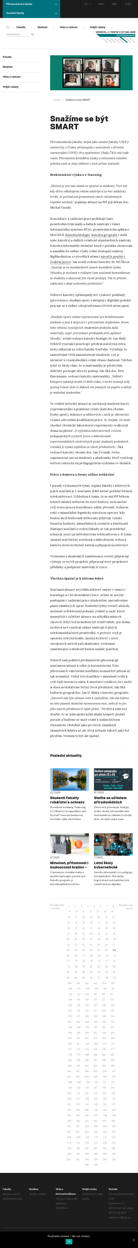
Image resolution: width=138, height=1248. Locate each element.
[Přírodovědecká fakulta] (8, 27)
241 (96, 1109)
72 (68, 961)
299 (96, 1164)
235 (96, 1104)
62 (98, 950)
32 (83, 928)
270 (87, 1137)
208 (70, 1082)
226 (69, 1098)
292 (69, 1159)
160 (70, 1038)
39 (83, 933)
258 (87, 1126)
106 (70, 988)
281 (78, 1148)
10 (76, 911)
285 (113, 1148)
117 (111, 994)
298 (87, 1164)
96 (91, 977)
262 (69, 1131)
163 (95, 1038)
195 (113, 1065)
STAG (101, 4)
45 (75, 939)
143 (78, 1021)
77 (106, 961)
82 (91, 966)
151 (95, 1027)
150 (87, 1027)
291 (114, 1153)
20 (98, 917)
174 (87, 1049)
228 (87, 1098)
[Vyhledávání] (33, 34)
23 (68, 922)
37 (68, 933)
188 (104, 1060)
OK (69, 1241)
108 (87, 988)
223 (95, 1093)
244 (69, 1115)
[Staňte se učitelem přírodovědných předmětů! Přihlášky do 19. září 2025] (113, 779)
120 (87, 999)
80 (76, 966)
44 (67, 939)
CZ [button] (86, 4)
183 (112, 1054)
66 (76, 955)
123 (112, 999)
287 (78, 1153)
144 (87, 1021)
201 (113, 1071)
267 (114, 1131)
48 (99, 939)
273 (113, 1137)
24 (76, 922)
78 (114, 961)
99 (114, 977)
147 (113, 1021)
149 (79, 1027)
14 (105, 911)
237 (113, 1104)
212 (104, 1082)
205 (96, 1076)
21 (106, 917)
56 (106, 944)
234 (87, 1104)
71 (115, 955)
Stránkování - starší (126, 907)
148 (70, 1027)
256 (69, 1126)
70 (107, 955)
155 (78, 1032)
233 (78, 1104)
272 (105, 1137)
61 (91, 950)
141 (112, 1016)
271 (96, 1137)
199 (95, 1071)
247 (96, 1115)
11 (84, 911)
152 (104, 1027)
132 (87, 1010)
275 (78, 1142)
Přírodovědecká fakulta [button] (19, 4)
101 (78, 983)
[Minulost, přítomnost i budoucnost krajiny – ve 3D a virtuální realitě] (69, 844)
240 (87, 1109)
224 (104, 1093)
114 (87, 994)
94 (75, 977)
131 (78, 1010)
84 (106, 966)
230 (105, 1098)
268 (69, 1137)
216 (87, 1087)
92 (114, 972)
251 (78, 1120)
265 (96, 1131)
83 (99, 966)
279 (114, 1142)
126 (87, 1005)
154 (70, 1032)
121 (95, 999)
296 (105, 1159)
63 (106, 950)
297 (114, 1159)
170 (105, 1043)
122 (103, 999)
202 (69, 1076)
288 (87, 1153)
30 (68, 928)
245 (78, 1115)
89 (91, 972)
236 (105, 1104)
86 (68, 972)
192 (87, 1065)
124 (70, 1005)
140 (104, 1016)
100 (70, 983)
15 (112, 911)
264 (87, 1131)
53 (83, 944)
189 (112, 1060)
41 (99, 933)
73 (76, 961)
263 (78, 1131)
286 (69, 1153)
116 (103, 994)
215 (78, 1087)
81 (84, 966)
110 (105, 988)
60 (83, 950)
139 (95, 1016)
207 (114, 1076)
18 (84, 917)
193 (95, 1065)
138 (87, 1016)
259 (96, 1126)
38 (76, 933)
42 (106, 933)
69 (99, 955)
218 (104, 1087)
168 (87, 1043)
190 (70, 1065)
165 (113, 1038)
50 (114, 939)
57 (114, 944)
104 (104, 983)
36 (114, 928)
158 (104, 1032)
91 (106, 972)
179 (78, 1054)
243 (114, 1109)
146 (104, 1021)
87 (76, 972)
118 (70, 999)
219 (112, 1087)
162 (87, 1038)
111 (113, 988)
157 (95, 1032)
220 (69, 1093)
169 (96, 1043)
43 (114, 933)
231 (113, 1098)
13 (98, 911)
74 (83, 961)
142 (69, 1021)
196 (69, 1071)
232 (69, 1104)
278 (105, 1142)
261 (114, 1126)
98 (106, 977)
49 (106, 939)
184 (70, 1060)
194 (104, 1065)
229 (96, 1098)
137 (78, 1016)
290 (105, 1153)
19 (91, 917)
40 (91, 933)
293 (78, 1159)
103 (95, 983)
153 (112, 1027)
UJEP (128, 4)
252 (87, 1120)
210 (88, 1082)
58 (68, 950)
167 (78, 1043)
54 (91, 944)
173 (78, 1049)
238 (69, 1109)
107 (79, 988)
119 (78, 999)
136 (70, 1016)
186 (87, 1060)
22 (113, 917)
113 (78, 994)
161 (78, 1038)
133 (95, 1010)
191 (78, 1065)
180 (87, 1054)
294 (87, 1159)
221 (78, 1093)
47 (91, 939)
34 (98, 928)
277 (96, 1142)
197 (78, 1071)
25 (83, 922)
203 (78, 1076)
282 (87, 1148)
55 (98, 944)
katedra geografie (104, 235)
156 (87, 1032)
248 (105, 1115)
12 (91, 911)
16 (69, 917)
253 (95, 1120)
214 (70, 1087)
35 (106, 928)
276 (87, 1142)
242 (105, 1109)
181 (95, 1054)
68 (91, 955)
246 (87, 1115)
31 (76, 928)
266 (105, 1131)
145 (95, 1021)
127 (95, 1005)
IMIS (114, 4)
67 (83, 955)
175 (95, 1049)
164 (104, 1038)
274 (69, 1142)
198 (87, 1071)
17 (76, 917)
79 (68, 966)
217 (95, 1087)
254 (104, 1120)
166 (70, 1043)
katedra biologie (78, 235)
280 (69, 1148)
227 (78, 1098)
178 (70, 1054)
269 (78, 1137)
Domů (57, 100)
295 (96, 1159)
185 (78, 1060)
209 (79, 1082)
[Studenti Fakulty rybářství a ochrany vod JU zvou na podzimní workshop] (69, 779)
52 (76, 944)
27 (99, 922)
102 (87, 983)
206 (105, 1076)
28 (106, 922)
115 (95, 994)
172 (70, 1049)
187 (95, 1060)
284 (104, 1148)
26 (91, 922)
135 (112, 1010)
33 (91, 928)
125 (78, 1005)
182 (104, 1054)
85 (114, 966)
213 (113, 1082)
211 (96, 1082)
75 (91, 961)
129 (112, 1005)
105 (113, 983)
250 (69, 1120)
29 (114, 922)
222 (87, 1093)
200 (104, 1071)
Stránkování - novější (57, 907)
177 (112, 1049)
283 (95, 1148)
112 (70, 994)
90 (99, 972)
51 (68, 944)
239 (78, 1109)
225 (113, 1093)
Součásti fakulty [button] (15, 13)
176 (104, 1049)
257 (78, 1126)
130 (70, 1010)
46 (83, 939)
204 (87, 1076)
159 (112, 1032)
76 (99, 961)
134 (104, 1010)
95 (83, 977)
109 (96, 988)
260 (105, 1126)
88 (83, 972)
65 (68, 955)
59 (75, 950)
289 (96, 1153)
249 (114, 1115)
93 (67, 977)
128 (104, 1005)
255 (113, 1120)
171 (113, 1043)
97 (99, 977)
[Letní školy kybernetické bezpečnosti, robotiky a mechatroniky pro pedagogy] (113, 844)
